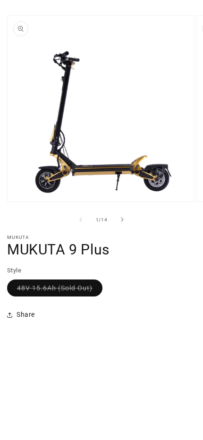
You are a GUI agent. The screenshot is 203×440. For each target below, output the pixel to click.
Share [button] (26, 314)
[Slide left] (80, 219)
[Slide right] (122, 219)
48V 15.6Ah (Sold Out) (59, 290)
